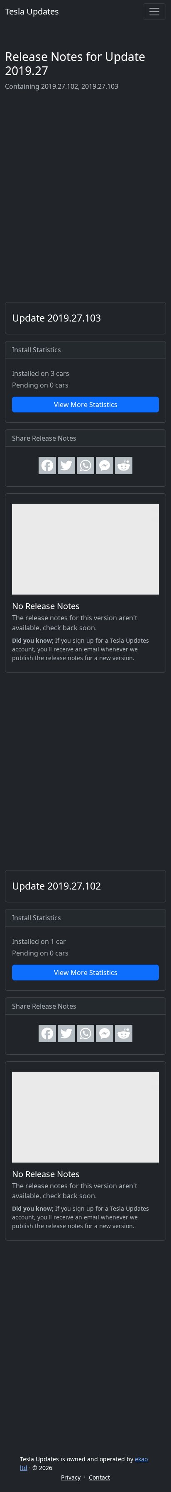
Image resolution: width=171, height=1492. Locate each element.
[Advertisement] (85, 196)
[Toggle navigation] (154, 11)
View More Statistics (85, 404)
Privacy (71, 1477)
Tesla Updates (32, 11)
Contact (99, 1477)
